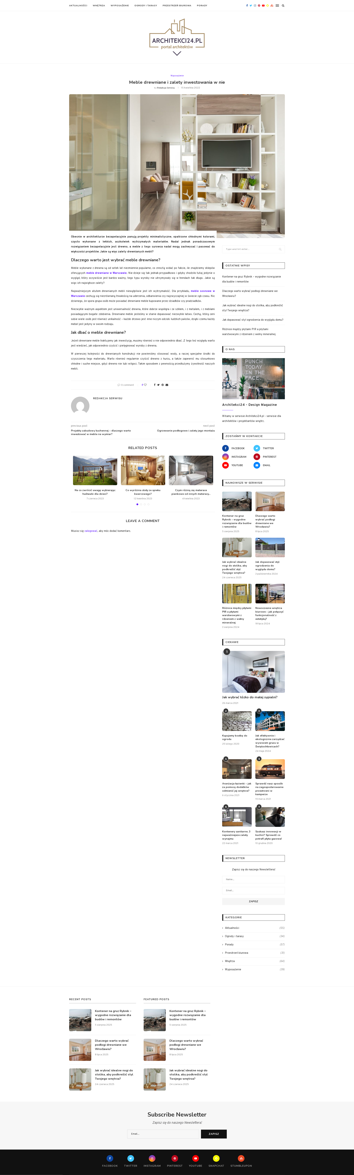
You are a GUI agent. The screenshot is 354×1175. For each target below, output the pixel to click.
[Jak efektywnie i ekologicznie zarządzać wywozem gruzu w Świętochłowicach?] (270, 721)
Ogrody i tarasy (145, 5)
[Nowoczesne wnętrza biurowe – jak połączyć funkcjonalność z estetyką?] (270, 594)
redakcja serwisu (166, 87)
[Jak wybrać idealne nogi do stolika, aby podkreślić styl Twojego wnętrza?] (237, 547)
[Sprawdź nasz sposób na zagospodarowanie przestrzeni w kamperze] (270, 769)
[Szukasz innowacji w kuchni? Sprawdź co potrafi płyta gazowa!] (270, 817)
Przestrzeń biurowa (177, 5)
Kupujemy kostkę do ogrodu (234, 737)
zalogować (90, 531)
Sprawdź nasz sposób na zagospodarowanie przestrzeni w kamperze (269, 789)
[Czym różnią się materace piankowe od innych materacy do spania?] (191, 470)
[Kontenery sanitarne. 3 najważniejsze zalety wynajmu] (237, 817)
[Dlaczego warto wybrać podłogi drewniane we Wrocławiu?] (270, 501)
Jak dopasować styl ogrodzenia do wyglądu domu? (252, 320)
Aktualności (78, 5)
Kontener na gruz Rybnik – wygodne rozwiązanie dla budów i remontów (236, 521)
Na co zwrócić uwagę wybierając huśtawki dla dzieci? (95, 492)
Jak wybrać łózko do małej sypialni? (249, 697)
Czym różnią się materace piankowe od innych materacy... (190, 492)
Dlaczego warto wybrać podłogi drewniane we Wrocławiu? (265, 521)
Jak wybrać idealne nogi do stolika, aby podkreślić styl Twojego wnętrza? (234, 567)
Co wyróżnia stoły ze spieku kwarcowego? (143, 492)
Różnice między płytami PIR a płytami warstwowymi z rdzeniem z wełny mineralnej (236, 615)
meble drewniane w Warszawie (106, 273)
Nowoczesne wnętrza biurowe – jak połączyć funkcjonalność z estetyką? (269, 613)
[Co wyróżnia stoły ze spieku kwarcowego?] (143, 470)
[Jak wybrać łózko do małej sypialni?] (253, 672)
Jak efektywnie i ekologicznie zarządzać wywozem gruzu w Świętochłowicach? (269, 741)
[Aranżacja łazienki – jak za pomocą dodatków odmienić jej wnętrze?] (237, 769)
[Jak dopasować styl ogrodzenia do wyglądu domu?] (270, 547)
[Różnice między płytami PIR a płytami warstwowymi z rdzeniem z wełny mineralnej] (237, 594)
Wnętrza (99, 5)
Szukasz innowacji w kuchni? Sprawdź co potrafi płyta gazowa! (268, 835)
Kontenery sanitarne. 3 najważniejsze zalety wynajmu (236, 835)
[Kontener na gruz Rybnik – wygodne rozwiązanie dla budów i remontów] (237, 501)
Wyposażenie (120, 5)
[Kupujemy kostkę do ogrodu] (237, 721)
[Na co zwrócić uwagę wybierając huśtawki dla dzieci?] (95, 470)
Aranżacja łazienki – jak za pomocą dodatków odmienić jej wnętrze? (236, 787)
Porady (202, 5)
